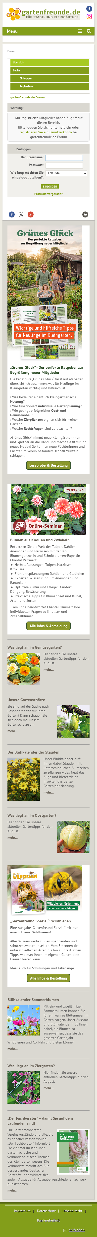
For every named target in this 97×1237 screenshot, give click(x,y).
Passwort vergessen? (48, 194)
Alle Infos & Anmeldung (48, 625)
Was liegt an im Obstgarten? (31, 815)
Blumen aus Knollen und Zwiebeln (40, 539)
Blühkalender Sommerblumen (33, 999)
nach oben (77, 1230)
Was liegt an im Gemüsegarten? (34, 647)
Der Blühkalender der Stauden (33, 752)
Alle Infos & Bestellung (48, 978)
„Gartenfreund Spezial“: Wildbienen (40, 920)
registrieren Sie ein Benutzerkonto (46, 132)
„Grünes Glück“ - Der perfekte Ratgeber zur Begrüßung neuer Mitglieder (46, 370)
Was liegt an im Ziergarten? (31, 1065)
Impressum (22, 1211)
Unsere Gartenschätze (26, 699)
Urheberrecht (72, 1211)
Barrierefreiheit (48, 1220)
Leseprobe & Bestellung (48, 465)
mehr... (12, 1190)
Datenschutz (46, 1211)
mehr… (49, 669)
